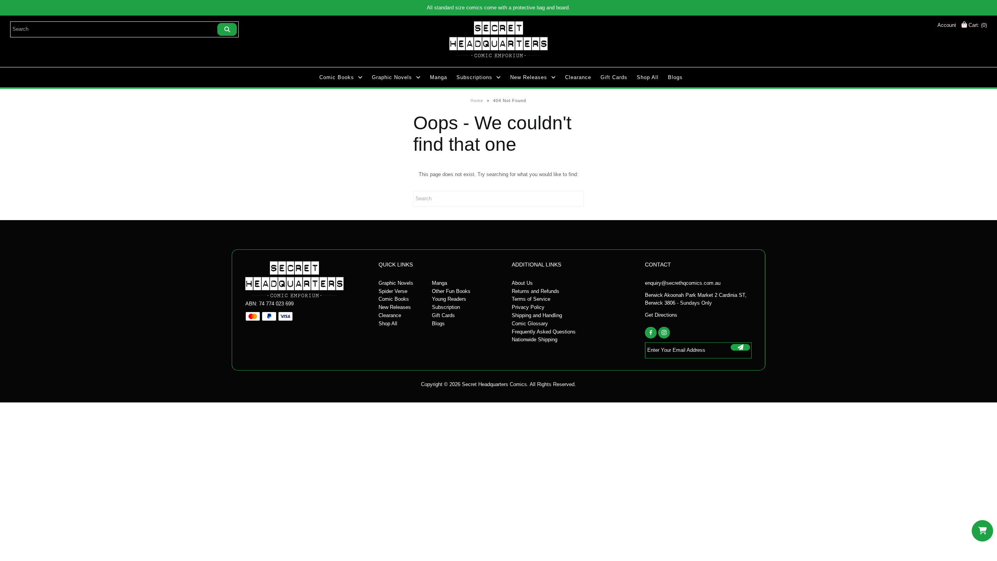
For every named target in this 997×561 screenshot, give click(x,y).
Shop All (648, 77)
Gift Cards (614, 77)
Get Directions (661, 315)
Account (946, 25)
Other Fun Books (451, 291)
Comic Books (336, 77)
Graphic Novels (392, 77)
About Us (522, 283)
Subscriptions (474, 77)
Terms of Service (531, 299)
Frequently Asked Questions (544, 332)
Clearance (578, 77)
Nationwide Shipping (534, 339)
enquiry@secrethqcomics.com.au (682, 283)
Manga (438, 77)
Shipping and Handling (537, 315)
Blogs (675, 77)
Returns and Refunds (535, 291)
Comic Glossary (530, 323)
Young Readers (449, 299)
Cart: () (977, 25)
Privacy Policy (528, 307)
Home (476, 100)
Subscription (446, 307)
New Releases (528, 77)
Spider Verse (393, 291)
